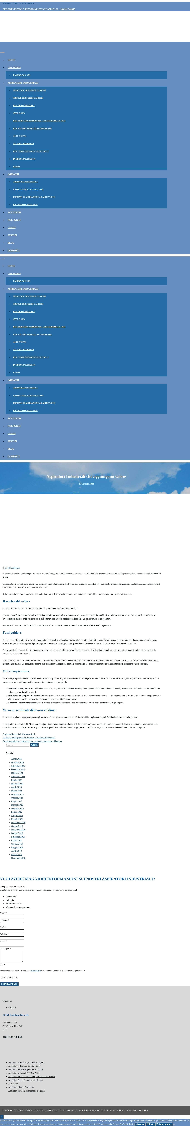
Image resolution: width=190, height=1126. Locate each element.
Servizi (12, 235)
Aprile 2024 (16, 787)
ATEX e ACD (19, 113)
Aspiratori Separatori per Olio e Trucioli (25, 1069)
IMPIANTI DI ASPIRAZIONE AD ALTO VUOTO (34, 197)
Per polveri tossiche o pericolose (32, 128)
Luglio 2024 (16, 780)
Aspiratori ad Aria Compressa (21, 1087)
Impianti (13, 174)
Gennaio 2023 (17, 808)
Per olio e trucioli (24, 106)
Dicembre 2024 (18, 769)
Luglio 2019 (16, 840)
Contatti (14, 250)
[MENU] (2, 52)
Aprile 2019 (16, 851)
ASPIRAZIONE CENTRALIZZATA (28, 189)
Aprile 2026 (16, 759)
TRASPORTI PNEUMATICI (25, 182)
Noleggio (14, 220)
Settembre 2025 (18, 766)
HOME (11, 60)
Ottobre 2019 (17, 833)
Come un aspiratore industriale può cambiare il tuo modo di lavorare (32, 741)
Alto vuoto (19, 136)
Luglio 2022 (16, 812)
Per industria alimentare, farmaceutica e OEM (39, 121)
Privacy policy (164, 1124)
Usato (16, 167)
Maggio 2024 (17, 783)
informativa (36, 970)
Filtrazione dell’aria (25, 205)
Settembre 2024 (18, 776)
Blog (11, 242)
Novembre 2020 (18, 822)
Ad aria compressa (23, 144)
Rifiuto (150, 1124)
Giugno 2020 (17, 826)
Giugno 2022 (17, 815)
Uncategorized (28, 734)
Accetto (140, 1124)
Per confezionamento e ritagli (30, 151)
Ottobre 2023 (17, 798)
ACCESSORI (14, 212)
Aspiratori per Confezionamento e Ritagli (26, 1091)
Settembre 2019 (18, 837)
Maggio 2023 (17, 805)
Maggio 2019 (17, 847)
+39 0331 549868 (67, 9)
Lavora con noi (21, 75)
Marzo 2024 (16, 791)
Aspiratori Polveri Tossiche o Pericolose (25, 1080)
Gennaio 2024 (17, 794)
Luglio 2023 (16, 801)
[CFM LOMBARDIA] (21, 48)
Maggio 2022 (17, 819)
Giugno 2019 (17, 844)
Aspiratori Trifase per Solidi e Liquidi (24, 1066)
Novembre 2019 (18, 829)
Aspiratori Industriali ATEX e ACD (24, 1073)
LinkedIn (12, 1007)
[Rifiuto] (174, 1124)
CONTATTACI (9, 984)
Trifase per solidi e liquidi (28, 98)
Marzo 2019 (16, 854)
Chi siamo (14, 67)
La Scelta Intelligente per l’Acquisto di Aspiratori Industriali (29, 737)
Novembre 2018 (18, 858)
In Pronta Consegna (24, 159)
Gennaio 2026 (17, 762)
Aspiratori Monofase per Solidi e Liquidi (26, 1062)
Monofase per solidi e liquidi (29, 90)
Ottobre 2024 (17, 773)
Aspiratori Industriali (23, 82)
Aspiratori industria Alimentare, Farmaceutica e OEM (31, 1076)
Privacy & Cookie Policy (137, 1110)
